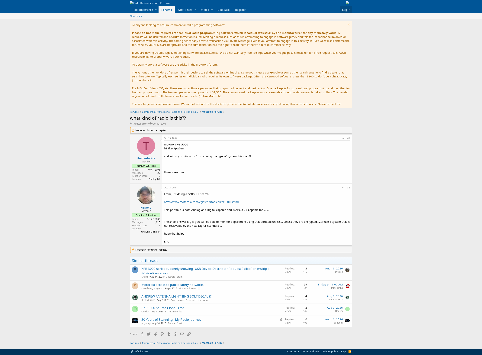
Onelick (145, 311)
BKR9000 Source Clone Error (162, 308)
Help (343, 351)
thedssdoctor (140, 123)
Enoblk (144, 276)
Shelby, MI (154, 179)
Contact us (293, 351)
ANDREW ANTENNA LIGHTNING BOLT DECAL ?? (176, 296)
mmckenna (337, 287)
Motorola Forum (173, 276)
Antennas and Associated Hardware (189, 300)
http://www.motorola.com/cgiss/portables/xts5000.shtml (201, 202)
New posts (136, 16)
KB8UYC (146, 207)
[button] (156, 9)
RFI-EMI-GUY (148, 300)
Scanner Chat (175, 323)
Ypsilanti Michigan (150, 231)
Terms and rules (311, 351)
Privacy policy (330, 351)
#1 (348, 138)
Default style (140, 351)
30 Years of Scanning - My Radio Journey (171, 319)
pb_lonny (146, 323)
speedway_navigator (152, 288)
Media (205, 9)
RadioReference (143, 9)
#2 (348, 187)
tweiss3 (339, 271)
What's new (185, 9)
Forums (166, 9)
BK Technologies (173, 311)
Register (240, 9)
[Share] (343, 138)
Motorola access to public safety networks (172, 284)
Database (223, 9)
